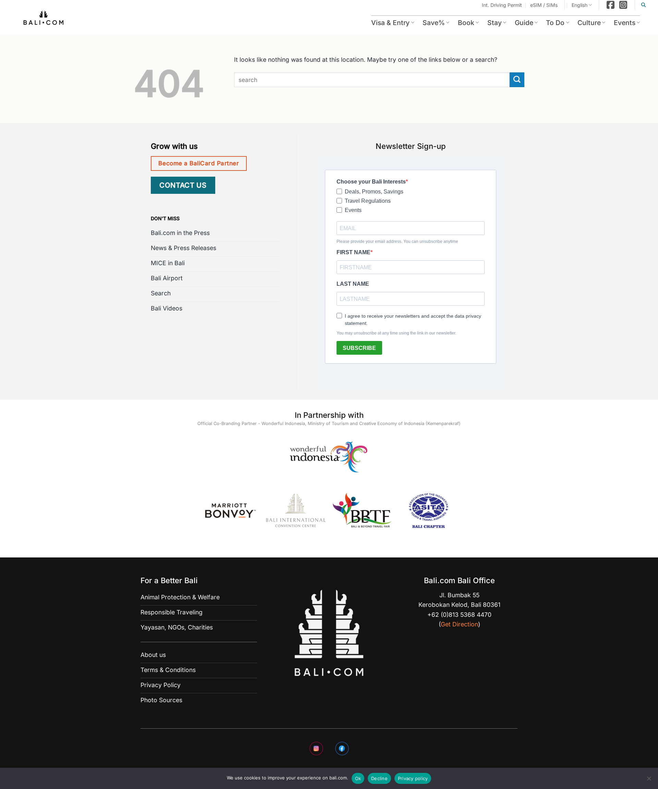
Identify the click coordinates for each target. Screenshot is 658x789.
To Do (555, 23)
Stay (494, 23)
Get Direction (459, 624)
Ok (358, 778)
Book (466, 23)
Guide (524, 23)
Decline (379, 778)
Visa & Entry (390, 23)
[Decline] (649, 780)
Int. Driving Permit (502, 5)
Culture (589, 23)
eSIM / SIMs (544, 5)
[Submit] (517, 79)
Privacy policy (413, 778)
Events (624, 23)
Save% (434, 23)
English (579, 5)
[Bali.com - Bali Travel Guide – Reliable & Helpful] (44, 19)
